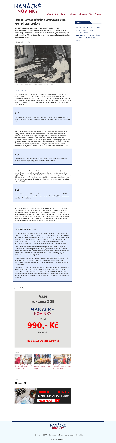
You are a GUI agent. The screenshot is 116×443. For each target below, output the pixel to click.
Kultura (63, 14)
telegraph (86, 32)
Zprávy (57, 14)
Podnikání (98, 14)
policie (98, 27)
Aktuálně (50, 14)
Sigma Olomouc (81, 35)
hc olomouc (80, 37)
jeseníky (88, 37)
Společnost (72, 14)
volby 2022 (94, 37)
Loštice (17, 90)
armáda (78, 30)
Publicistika (82, 14)
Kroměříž (78, 27)
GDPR (45, 435)
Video (91, 14)
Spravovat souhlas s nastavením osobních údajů (66, 435)
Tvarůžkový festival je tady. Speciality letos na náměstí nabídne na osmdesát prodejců (62, 366)
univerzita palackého (89, 27)
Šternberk (78, 40)
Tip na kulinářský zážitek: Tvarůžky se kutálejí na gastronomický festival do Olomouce (23, 366)
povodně (90, 30)
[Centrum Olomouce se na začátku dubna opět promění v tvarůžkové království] (42, 359)
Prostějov (91, 35)
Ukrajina (84, 30)
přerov (98, 35)
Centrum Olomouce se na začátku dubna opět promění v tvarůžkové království (42, 366)
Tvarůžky (23, 90)
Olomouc (79, 32)
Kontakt (37, 435)
